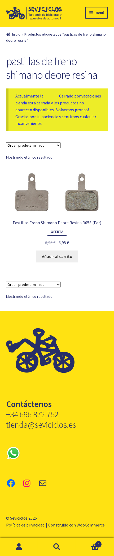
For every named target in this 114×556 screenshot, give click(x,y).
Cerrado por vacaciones (80, 96)
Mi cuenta (19, 547)
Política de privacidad (25, 525)
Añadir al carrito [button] (57, 256)
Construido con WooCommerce (76, 525)
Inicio (16, 34)
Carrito (87, 542)
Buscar (57, 547)
